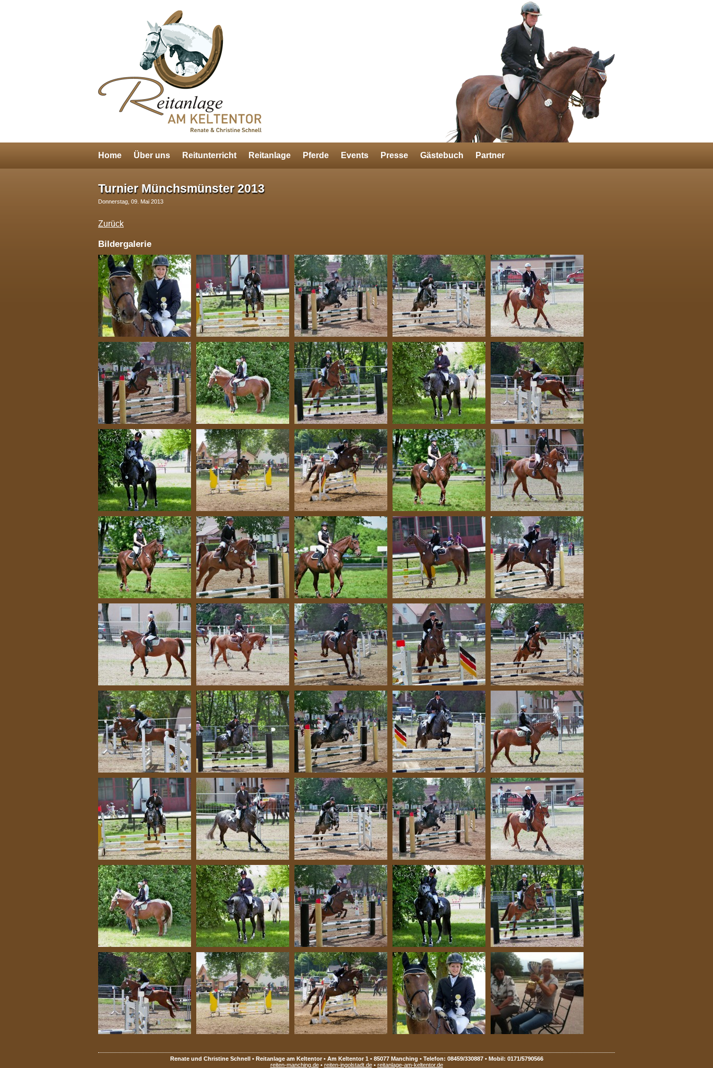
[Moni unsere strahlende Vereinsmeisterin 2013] (540, 993)
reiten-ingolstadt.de (348, 1065)
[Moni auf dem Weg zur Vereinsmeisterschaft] (540, 383)
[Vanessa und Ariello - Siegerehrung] (540, 470)
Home (110, 155)
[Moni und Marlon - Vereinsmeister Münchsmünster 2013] (540, 296)
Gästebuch (442, 155)
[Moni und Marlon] (245, 383)
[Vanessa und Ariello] (245, 557)
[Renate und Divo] (245, 296)
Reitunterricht (209, 155)
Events (355, 155)
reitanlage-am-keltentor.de (410, 1065)
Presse (394, 155)
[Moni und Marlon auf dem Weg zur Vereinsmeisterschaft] (147, 383)
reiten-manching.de (294, 1065)
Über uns (152, 155)
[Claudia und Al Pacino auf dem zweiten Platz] (147, 296)
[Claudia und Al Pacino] (245, 470)
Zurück (111, 223)
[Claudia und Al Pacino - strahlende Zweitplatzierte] (343, 557)
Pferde (316, 155)
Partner (490, 155)
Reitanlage (269, 155)
